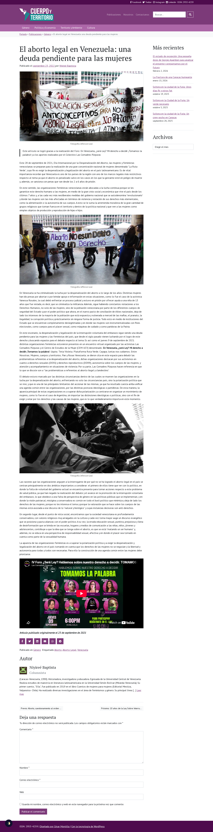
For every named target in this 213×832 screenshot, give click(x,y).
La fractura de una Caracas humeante (172, 77)
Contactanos (142, 14)
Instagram (160, 2)
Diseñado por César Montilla (55, 826)
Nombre (24, 767)
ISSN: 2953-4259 (185, 2)
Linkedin (172, 2)
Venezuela (82, 649)
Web (21, 792)
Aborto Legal (69, 649)
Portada (23, 34)
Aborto (58, 649)
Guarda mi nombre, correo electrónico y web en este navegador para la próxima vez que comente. (73, 804)
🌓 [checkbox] (8, 823)
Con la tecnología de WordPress (88, 826)
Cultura (91, 27)
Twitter (148, 2)
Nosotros (128, 14)
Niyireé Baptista (67, 65)
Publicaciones (114, 14)
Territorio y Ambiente (71, 27)
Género (25, 27)
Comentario (26, 729)
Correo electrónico (29, 779)
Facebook (136, 2)
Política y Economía (45, 27)
